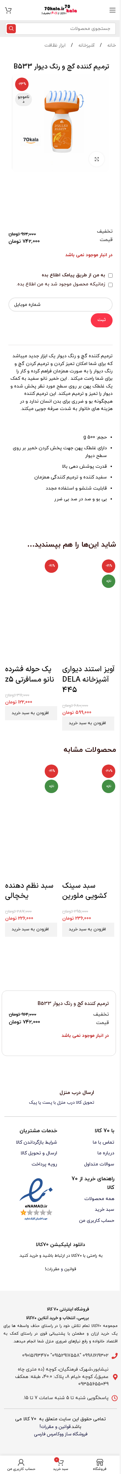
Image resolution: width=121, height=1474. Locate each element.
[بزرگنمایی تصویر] (96, 159)
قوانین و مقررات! (55, 1426)
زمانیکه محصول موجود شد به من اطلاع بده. (61, 284)
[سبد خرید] (8, 10)
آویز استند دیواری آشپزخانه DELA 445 (88, 680)
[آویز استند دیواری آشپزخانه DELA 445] (89, 583)
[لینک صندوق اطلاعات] (60, 1098)
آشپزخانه (85, 45)
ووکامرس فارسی (49, 1434)
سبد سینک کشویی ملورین (84, 891)
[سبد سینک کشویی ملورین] (89, 791)
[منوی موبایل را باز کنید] (112, 10)
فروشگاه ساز (76, 1434)
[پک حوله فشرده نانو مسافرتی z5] (32, 583)
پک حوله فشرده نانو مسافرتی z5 (29, 674)
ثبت (101, 320)
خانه (111, 45)
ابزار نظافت (55, 45)
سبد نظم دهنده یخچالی (29, 891)
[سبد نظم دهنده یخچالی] (32, 791)
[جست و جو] (11, 28)
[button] (31, 713)
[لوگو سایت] (60, 9)
